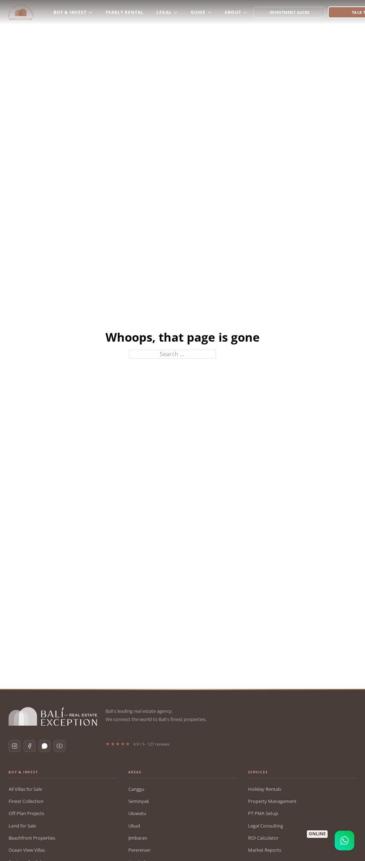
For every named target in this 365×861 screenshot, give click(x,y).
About (233, 12)
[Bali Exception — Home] (53, 716)
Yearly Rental (124, 12)
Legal (164, 12)
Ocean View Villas (27, 850)
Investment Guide (289, 12)
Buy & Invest (70, 12)
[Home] (20, 12)
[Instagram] (15, 746)
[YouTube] (59, 746)
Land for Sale (22, 826)
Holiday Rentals (264, 789)
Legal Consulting (265, 826)
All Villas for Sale (25, 789)
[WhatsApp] (44, 746)
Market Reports (264, 850)
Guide (198, 12)
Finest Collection (26, 801)
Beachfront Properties (32, 838)
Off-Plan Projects (26, 813)
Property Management (272, 801)
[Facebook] (30, 746)
